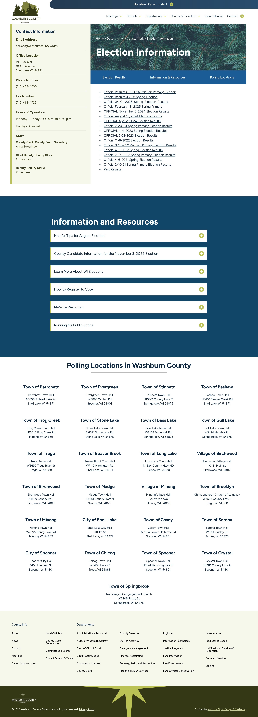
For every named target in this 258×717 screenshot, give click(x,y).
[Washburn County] (26, 12)
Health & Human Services (134, 670)
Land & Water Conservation (178, 670)
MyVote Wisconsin (69, 307)
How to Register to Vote (73, 289)
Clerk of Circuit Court (89, 648)
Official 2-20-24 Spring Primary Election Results (138, 126)
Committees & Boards (58, 650)
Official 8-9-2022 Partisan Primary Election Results (140, 145)
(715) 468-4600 (26, 86)
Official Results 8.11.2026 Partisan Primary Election (140, 92)
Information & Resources (168, 77)
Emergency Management (134, 648)
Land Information (172, 655)
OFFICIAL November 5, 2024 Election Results (136, 111)
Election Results (114, 77)
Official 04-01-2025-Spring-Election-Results (136, 102)
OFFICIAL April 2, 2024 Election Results (132, 121)
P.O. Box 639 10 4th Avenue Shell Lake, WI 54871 (29, 66)
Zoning (210, 665)
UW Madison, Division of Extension (220, 649)
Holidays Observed (28, 126)
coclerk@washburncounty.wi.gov (37, 46)
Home (100, 38)
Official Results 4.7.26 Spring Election (131, 97)
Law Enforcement (173, 663)
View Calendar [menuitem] (213, 16)
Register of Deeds (216, 640)
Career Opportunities (24, 663)
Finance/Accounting (131, 655)
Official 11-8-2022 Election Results (128, 140)
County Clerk (135, 38)
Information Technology (176, 640)
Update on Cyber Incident (150, 4)
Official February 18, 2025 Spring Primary (133, 106)
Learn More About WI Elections (78, 271)
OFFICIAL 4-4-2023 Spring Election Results (135, 131)
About (15, 633)
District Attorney (129, 640)
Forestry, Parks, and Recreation (137, 663)
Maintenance (213, 633)
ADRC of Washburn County (92, 640)
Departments (115, 38)
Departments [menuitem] (153, 16)
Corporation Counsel (88, 663)
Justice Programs (173, 648)
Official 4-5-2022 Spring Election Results (133, 150)
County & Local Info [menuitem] (183, 16)
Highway (168, 633)
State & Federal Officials (59, 658)
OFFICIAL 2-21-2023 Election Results (131, 135)
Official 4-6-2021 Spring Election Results (133, 160)
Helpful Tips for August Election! (79, 235)
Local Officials (54, 633)
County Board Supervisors (53, 642)
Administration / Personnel (92, 633)
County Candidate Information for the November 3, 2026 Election (106, 253)
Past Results (112, 169)
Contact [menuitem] (232, 16)
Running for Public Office (74, 325)
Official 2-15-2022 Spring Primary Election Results (139, 155)
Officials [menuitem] (131, 16)
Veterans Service (216, 658)
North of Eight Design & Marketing (227, 709)
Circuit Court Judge (88, 655)
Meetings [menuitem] (112, 16)
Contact (16, 648)
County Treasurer (130, 633)
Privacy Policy (86, 709)
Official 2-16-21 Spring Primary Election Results (137, 164)
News (15, 640)
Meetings (17, 655)
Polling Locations (222, 77)
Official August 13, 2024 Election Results (133, 116)
